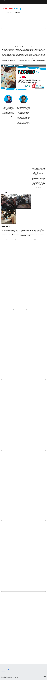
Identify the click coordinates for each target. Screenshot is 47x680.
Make (5, 677)
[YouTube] (3, 1)
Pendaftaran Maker (17, 12)
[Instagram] (1, 1)
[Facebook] (4, 1)
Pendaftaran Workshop (9, 12)
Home (3, 12)
